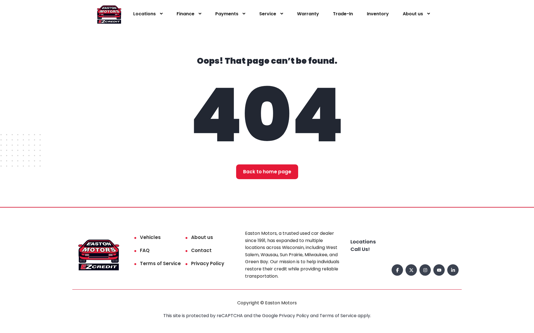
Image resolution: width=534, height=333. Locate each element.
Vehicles (150, 237)
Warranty (308, 14)
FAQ (145, 250)
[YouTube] (439, 270)
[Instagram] (425, 270)
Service (267, 14)
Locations (144, 14)
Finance (185, 14)
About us (413, 14)
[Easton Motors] (109, 14)
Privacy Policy (207, 263)
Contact (201, 250)
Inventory (378, 14)
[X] (411, 270)
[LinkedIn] (453, 270)
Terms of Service (160, 263)
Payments (226, 14)
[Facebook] (397, 270)
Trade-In (343, 14)
